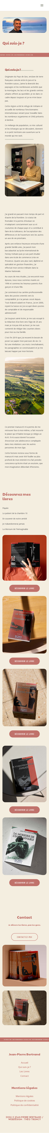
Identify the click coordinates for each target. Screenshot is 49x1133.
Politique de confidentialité (24, 1105)
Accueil (24, 1062)
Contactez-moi (24, 937)
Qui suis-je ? (24, 1067)
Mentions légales (24, 1096)
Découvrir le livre (24, 588)
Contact (24, 1075)
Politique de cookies (24, 1100)
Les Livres (24, 1071)
